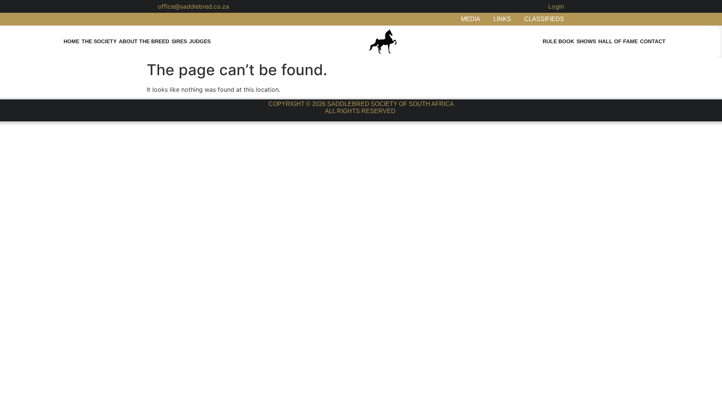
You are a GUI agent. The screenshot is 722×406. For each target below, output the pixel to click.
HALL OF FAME (618, 41)
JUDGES (200, 41)
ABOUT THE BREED (144, 41)
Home (71, 41)
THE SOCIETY (99, 41)
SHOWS (586, 41)
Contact (653, 41)
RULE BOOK (558, 41)
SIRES (179, 41)
